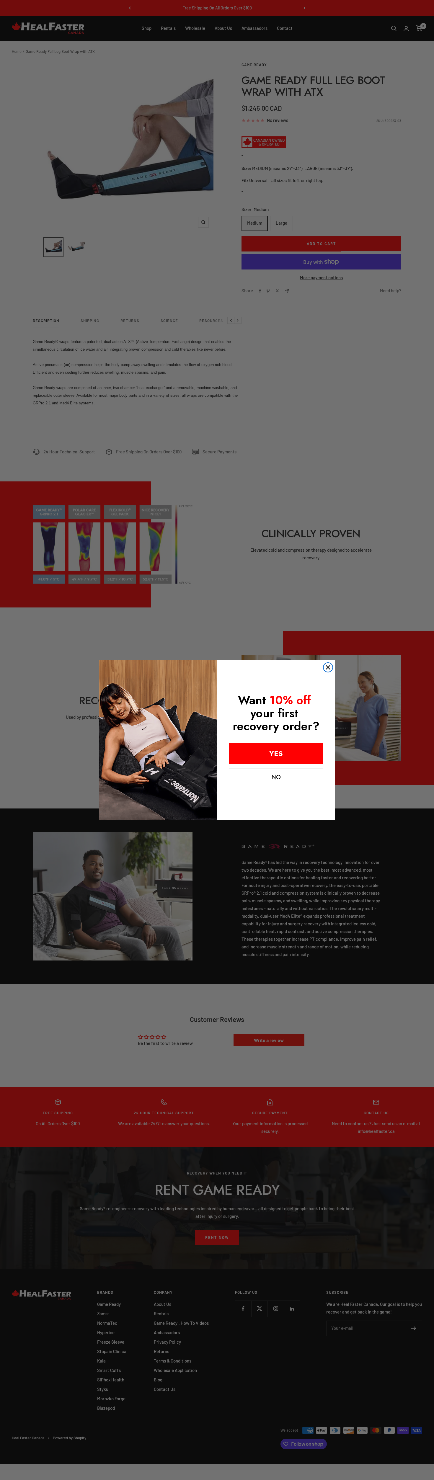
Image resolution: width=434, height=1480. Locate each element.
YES (276, 753)
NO (276, 777)
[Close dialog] (328, 667)
